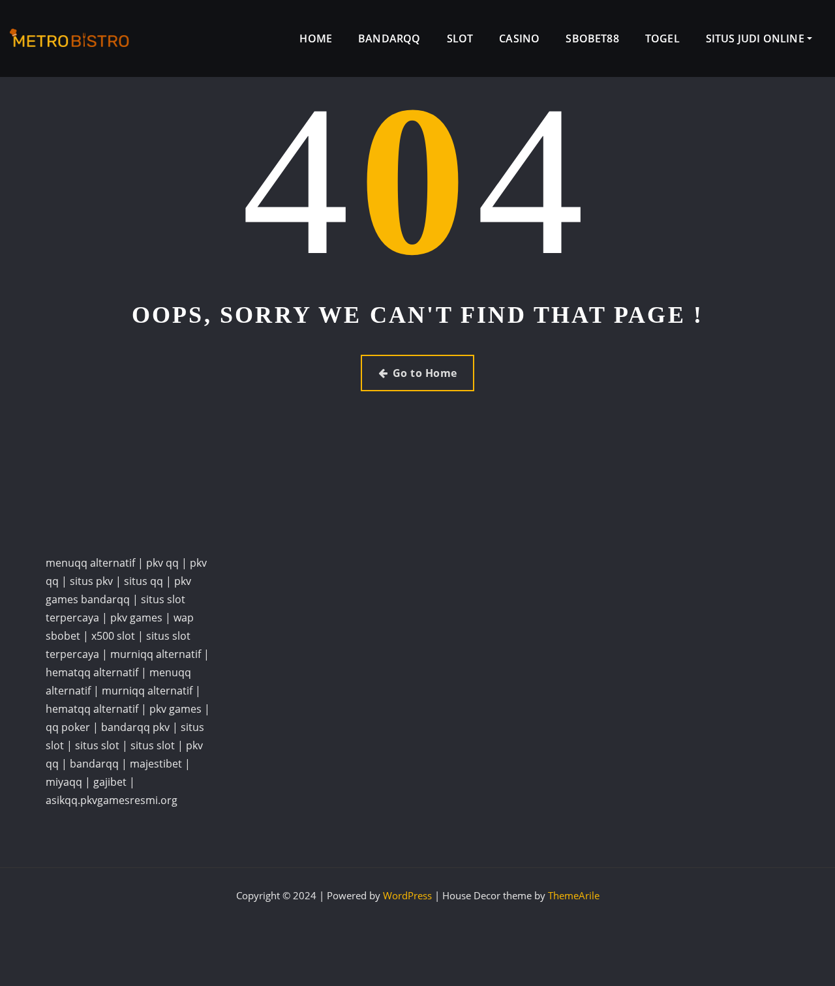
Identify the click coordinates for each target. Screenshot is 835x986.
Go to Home (425, 373)
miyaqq (64, 782)
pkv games (136, 617)
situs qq (143, 581)
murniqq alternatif (155, 654)
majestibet (156, 763)
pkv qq (162, 563)
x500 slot (113, 636)
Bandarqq (389, 38)
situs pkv (91, 581)
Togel (662, 38)
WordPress (407, 895)
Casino (519, 38)
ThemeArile (574, 895)
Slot (460, 38)
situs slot (97, 745)
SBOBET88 (592, 38)
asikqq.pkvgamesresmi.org (111, 800)
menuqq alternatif (90, 563)
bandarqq (94, 763)
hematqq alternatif (92, 672)
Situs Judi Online (756, 38)
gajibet (110, 782)
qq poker (68, 727)
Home (315, 38)
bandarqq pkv (135, 727)
